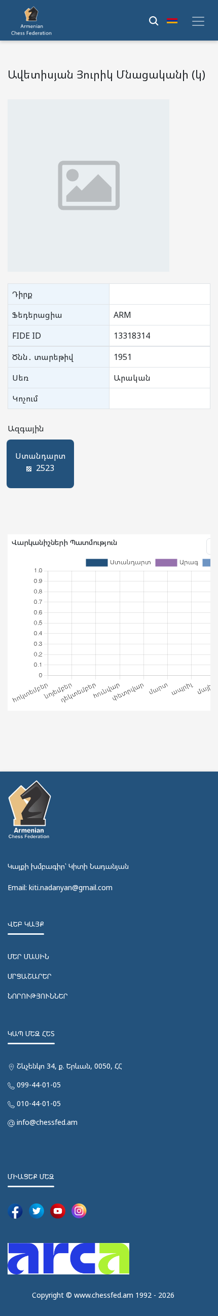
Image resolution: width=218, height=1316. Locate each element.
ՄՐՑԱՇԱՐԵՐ (30, 976)
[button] (172, 20)
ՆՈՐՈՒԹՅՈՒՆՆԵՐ (38, 996)
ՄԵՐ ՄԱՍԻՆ (28, 956)
